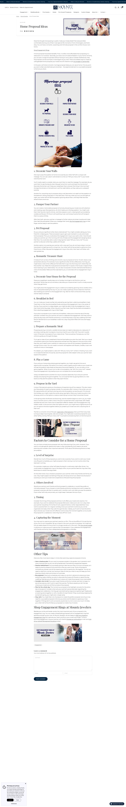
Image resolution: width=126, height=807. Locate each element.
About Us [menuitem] (94, 12)
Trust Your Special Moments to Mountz (46, 1)
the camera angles (86, 525)
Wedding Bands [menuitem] (34, 12)
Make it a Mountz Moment (65, 1)
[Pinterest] (29, 31)
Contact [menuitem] (103, 12)
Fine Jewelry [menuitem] (46, 12)
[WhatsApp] (31, 31)
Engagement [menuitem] (23, 12)
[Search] (115, 7)
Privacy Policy (13, 797)
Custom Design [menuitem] (85, 12)
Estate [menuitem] (54, 12)
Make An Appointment (26, 7)
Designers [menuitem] (76, 12)
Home (17, 16)
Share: (21, 31)
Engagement (38, 645)
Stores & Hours (14, 7)
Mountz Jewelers (24, 16)
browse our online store (73, 619)
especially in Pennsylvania (65, 412)
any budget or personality (81, 61)
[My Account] (118, 7)
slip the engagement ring (77, 221)
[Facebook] (25, 31)
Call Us (7, 7)
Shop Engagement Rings (41, 50)
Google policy (19, 797)
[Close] (25, 783)
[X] (27, 31)
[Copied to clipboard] (33, 31)
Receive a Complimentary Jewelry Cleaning (22, 1)
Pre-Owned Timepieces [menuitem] (64, 12)
